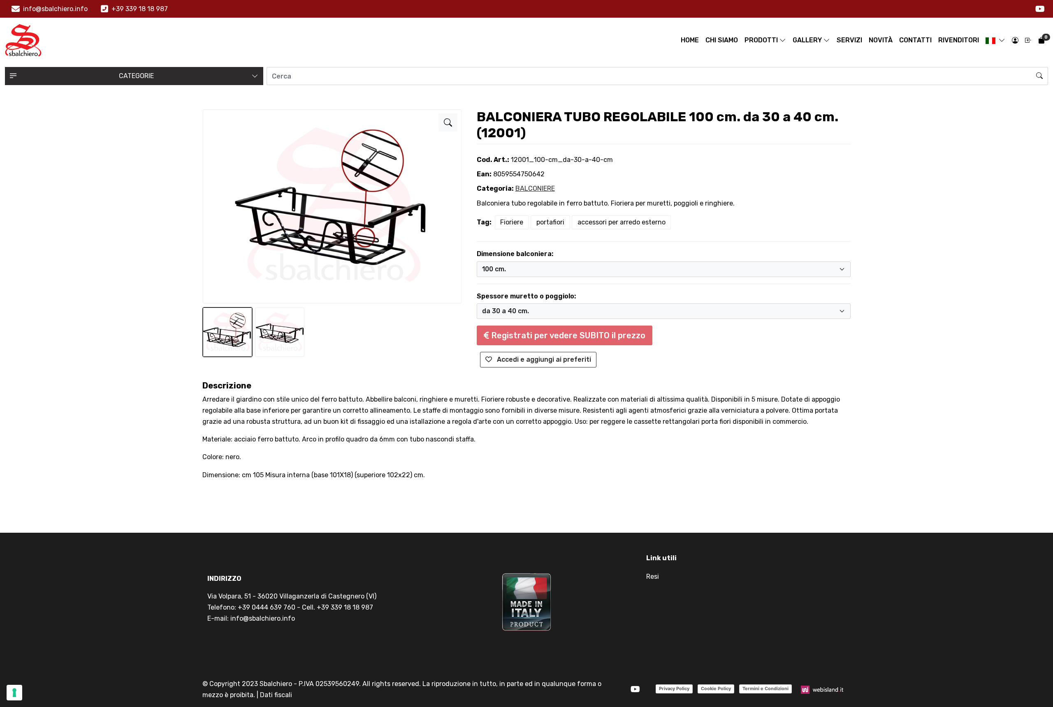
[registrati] (1028, 40)
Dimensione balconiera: (515, 254)
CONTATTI (915, 40)
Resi (652, 576)
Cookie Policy (716, 688)
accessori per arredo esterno (622, 222)
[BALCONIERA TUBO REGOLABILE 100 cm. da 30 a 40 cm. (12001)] (447, 122)
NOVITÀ (881, 40)
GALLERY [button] (807, 40)
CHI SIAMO (721, 40)
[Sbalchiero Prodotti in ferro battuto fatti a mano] (23, 40)
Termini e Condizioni (765, 688)
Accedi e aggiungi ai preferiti (543, 359)
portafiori (550, 222)
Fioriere (511, 222)
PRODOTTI (761, 40)
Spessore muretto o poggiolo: (526, 296)
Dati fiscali (276, 695)
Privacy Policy (674, 688)
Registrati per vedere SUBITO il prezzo (567, 335)
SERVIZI (849, 40)
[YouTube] (1040, 9)
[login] (1015, 40)
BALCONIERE (535, 188)
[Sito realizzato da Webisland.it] (822, 689)
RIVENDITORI (958, 40)
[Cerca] (1039, 76)
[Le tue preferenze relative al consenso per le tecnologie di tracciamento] (14, 692)
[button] (995, 40)
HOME (690, 40)
